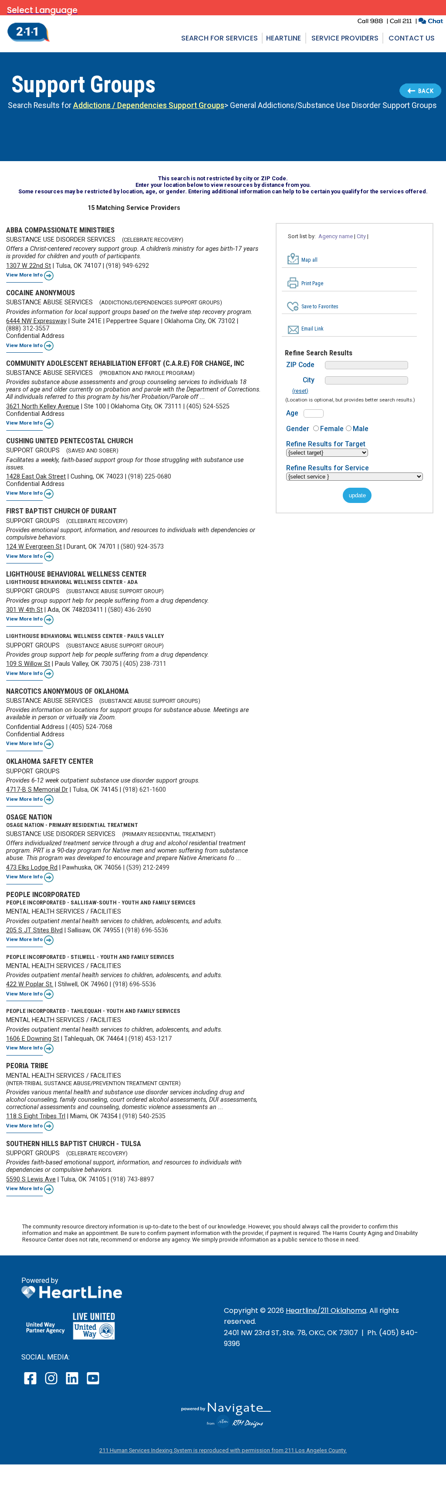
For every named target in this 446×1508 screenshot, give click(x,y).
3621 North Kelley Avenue (42, 406)
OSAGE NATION (29, 817)
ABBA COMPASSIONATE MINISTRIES (60, 230)
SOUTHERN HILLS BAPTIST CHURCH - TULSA (73, 1143)
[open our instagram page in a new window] (51, 1384)
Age (292, 413)
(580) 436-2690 (129, 610)
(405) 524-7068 (90, 727)
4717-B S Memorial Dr (37, 789)
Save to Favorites (319, 307)
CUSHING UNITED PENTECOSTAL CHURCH (69, 440)
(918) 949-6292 (127, 266)
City (308, 380)
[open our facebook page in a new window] (31, 1384)
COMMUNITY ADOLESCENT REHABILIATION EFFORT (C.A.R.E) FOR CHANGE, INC (125, 363)
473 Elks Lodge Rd (31, 867)
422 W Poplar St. (29, 984)
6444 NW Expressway (36, 321)
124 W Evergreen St (34, 546)
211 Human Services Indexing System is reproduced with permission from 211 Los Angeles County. (223, 1450)
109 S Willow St (28, 664)
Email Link (312, 329)
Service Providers (344, 38)
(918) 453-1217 (150, 1038)
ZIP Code (300, 365)
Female (332, 429)
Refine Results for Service (327, 468)
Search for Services (219, 38)
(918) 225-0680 (149, 476)
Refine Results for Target (325, 444)
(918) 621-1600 (144, 789)
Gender (297, 429)
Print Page (312, 283)
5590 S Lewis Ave (31, 1179)
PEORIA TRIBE (27, 1065)
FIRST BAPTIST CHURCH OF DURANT (61, 510)
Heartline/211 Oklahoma (326, 1311)
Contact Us (412, 38)
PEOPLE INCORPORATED (43, 894)
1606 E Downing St (32, 1038)
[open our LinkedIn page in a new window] (73, 1384)
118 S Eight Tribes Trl (35, 1116)
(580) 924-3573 (142, 546)
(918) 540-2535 (144, 1116)
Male (360, 429)
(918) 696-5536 (146, 930)
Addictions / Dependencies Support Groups (148, 105)
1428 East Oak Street (36, 476)
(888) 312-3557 (27, 328)
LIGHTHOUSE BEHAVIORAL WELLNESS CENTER (76, 574)
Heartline (283, 38)
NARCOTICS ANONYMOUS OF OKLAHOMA (67, 691)
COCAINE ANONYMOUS (40, 292)
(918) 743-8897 (132, 1179)
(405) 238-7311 (144, 664)
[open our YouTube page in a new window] (92, 1384)
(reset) (300, 391)
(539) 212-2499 (147, 867)
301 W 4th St (24, 610)
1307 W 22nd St (28, 266)
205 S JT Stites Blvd (34, 930)
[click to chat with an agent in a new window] (430, 22)
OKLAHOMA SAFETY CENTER (49, 761)
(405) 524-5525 (208, 406)
